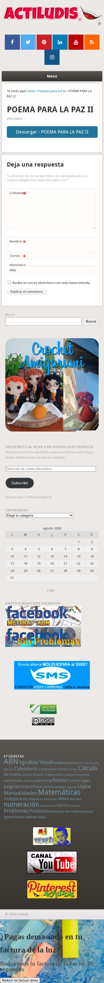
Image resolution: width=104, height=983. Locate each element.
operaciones (48, 805)
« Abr (51, 590)
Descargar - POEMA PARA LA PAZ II (52, 132)
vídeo (42, 817)
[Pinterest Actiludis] (52, 889)
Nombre (18, 242)
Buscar (10, 314)
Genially (28, 781)
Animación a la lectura (83, 763)
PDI (65, 805)
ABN (11, 761)
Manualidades (20, 793)
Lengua (59, 787)
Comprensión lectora (53, 769)
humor (60, 780)
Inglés (85, 781)
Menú (52, 76)
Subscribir (19, 483)
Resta (89, 811)
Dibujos (27, 775)
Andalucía (60, 763)
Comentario (18, 194)
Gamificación (13, 781)
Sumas (19, 817)
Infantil (74, 781)
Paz (59, 805)
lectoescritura (28, 786)
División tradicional (46, 775)
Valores (31, 817)
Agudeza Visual (36, 762)
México (63, 799)
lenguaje (70, 787)
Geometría (43, 781)
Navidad (75, 799)
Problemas (16, 811)
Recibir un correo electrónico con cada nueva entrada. (51, 283)
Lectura (48, 787)
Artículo (9, 769)
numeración (21, 804)
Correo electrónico (18, 260)
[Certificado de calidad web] (43, 715)
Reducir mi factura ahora (20, 980)
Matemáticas (59, 792)
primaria (74, 805)
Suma (8, 817)
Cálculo (87, 768)
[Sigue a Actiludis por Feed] (91, 42)
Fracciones (82, 775)
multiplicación (16, 798)
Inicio (31, 91)
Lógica (84, 786)
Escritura (67, 775)
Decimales (12, 774)
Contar (73, 769)
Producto (39, 811)
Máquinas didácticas (43, 799)
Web (13, 270)
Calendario (26, 768)
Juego (9, 786)
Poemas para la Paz (52, 91)
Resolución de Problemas (67, 811)
